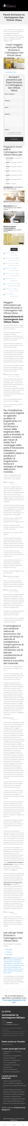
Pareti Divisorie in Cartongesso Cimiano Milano (13, 1094)
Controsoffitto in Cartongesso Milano (11, 1065)
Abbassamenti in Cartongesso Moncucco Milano (14, 1098)
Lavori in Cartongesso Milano (9, 1062)
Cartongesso (9, 951)
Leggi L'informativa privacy (9, 1118)
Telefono (8, 100)
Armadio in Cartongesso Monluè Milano (12, 1081)
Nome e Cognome (10, 94)
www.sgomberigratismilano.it (14, 1001)
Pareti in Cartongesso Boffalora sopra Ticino (13, 1101)
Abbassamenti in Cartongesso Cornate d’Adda (13, 1092)
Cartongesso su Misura (11, 72)
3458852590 (9, 1022)
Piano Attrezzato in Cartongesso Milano (12, 1055)
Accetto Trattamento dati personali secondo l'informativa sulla (14, 133)
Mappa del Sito (14, 1120)
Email (7, 107)
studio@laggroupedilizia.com (12, 1024)
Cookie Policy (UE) (20, 1118)
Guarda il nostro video (7, 1044)
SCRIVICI (14, 249)
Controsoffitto (9, 949)
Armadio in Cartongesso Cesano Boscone (12, 1089)
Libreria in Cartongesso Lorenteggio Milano (13, 1083)
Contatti (9, 972)
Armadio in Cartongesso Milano (10, 1069)
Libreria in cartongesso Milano (14, 965)
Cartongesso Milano (8, 961)
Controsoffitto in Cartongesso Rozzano (12, 1096)
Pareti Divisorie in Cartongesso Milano (11, 1060)
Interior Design (9, 954)
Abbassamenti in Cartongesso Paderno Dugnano (14, 1103)
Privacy (7, 129)
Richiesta (8, 114)
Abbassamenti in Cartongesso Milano (11, 1071)
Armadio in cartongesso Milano (14, 959)
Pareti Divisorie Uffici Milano (9, 1058)
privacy (19, 134)
